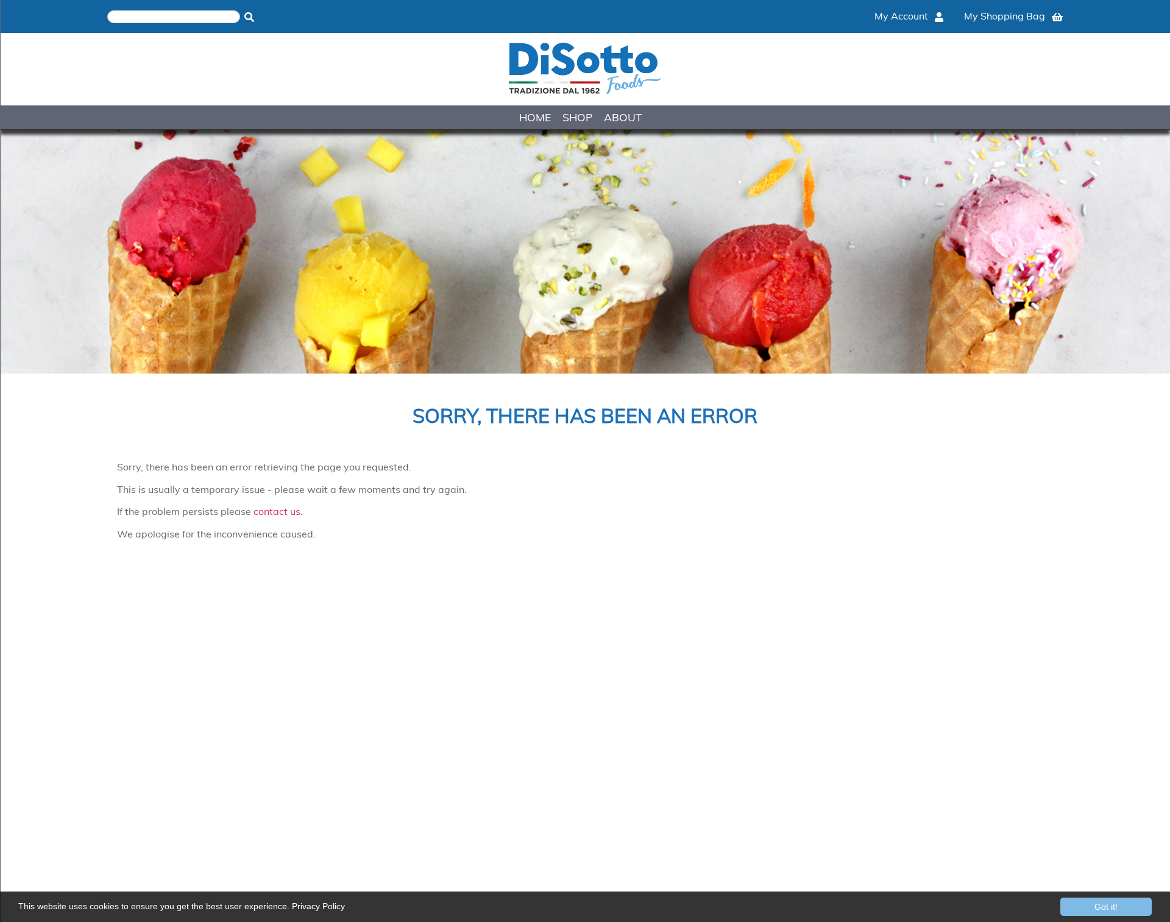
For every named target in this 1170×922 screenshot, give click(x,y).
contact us (277, 511)
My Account (902, 16)
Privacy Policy (318, 906)
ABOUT (623, 117)
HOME (535, 117)
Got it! (1106, 907)
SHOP (577, 117)
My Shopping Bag (1006, 16)
